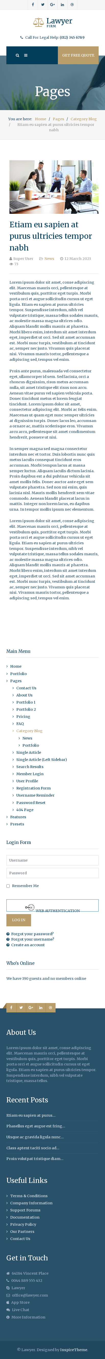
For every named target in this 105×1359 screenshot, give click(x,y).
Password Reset (31, 802)
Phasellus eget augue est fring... (35, 1126)
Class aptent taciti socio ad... (32, 1148)
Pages (16, 681)
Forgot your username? (32, 939)
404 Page (24, 810)
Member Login (30, 774)
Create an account (28, 945)
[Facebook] (33, 5)
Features (18, 817)
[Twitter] (43, 5)
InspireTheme (73, 1350)
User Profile (27, 781)
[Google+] (53, 5)
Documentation (25, 1217)
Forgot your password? (32, 934)
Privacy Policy (23, 1224)
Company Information (31, 1203)
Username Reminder (35, 795)
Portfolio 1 (25, 702)
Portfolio (18, 673)
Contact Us (26, 688)
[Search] (17, 55)
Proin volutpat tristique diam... (34, 1158)
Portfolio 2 (26, 709)
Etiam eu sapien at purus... (31, 1115)
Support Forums (25, 1210)
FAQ (20, 723)
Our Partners (22, 1231)
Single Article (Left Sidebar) (41, 759)
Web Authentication (57, 910)
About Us (24, 695)
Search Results (30, 766)
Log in (18, 920)
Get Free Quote (78, 55)
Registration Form (33, 788)
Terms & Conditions (29, 1196)
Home (15, 666)
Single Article (28, 752)
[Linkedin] (62, 5)
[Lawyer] (52, 23)
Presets (17, 824)
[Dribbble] (72, 5)
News (49, 258)
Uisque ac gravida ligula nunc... (35, 1137)
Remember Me (25, 885)
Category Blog (29, 731)
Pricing (23, 716)
